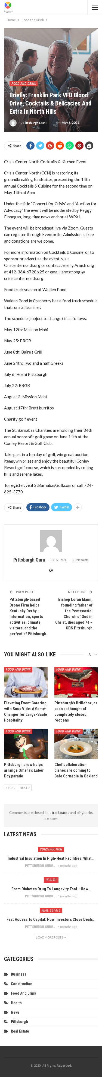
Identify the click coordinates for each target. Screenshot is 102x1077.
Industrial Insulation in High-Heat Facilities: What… (51, 858)
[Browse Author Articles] (51, 541)
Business (18, 974)
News (15, 1012)
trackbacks (60, 812)
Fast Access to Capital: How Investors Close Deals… (51, 919)
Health (51, 880)
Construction (51, 849)
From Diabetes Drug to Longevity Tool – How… (51, 888)
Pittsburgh (19, 1021)
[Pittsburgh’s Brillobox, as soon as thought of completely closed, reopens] (76, 682)
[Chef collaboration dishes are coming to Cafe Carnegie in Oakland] (76, 744)
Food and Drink (23, 84)
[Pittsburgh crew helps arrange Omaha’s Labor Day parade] (26, 744)
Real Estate (51, 910)
